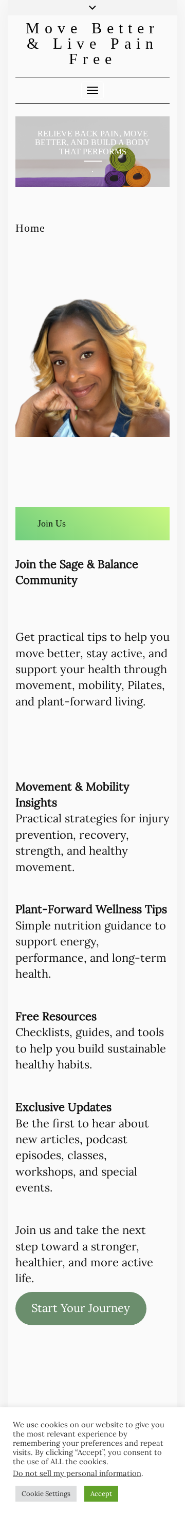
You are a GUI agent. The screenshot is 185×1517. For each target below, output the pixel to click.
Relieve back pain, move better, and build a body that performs (92, 142)
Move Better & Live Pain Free (92, 43)
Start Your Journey (80, 1308)
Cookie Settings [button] (46, 1493)
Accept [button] (101, 1493)
